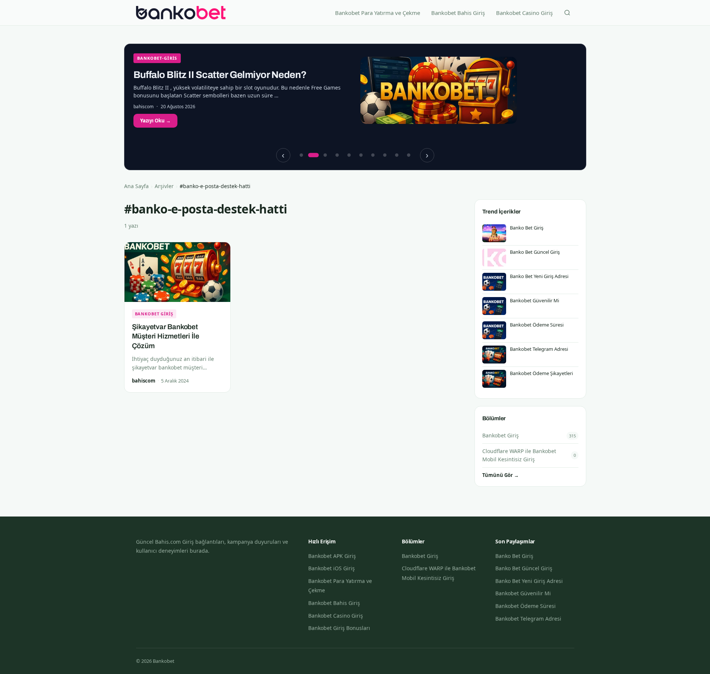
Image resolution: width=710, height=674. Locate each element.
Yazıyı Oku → (155, 120)
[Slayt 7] (373, 155)
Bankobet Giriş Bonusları (339, 627)
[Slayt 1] (301, 155)
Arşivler (164, 186)
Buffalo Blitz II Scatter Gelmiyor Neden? (220, 74)
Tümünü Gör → (500, 475)
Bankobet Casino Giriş (524, 12)
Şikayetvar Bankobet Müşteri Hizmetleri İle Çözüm (165, 336)
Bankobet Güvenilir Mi (523, 593)
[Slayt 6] (361, 155)
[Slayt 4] (337, 155)
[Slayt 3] (325, 155)
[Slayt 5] (349, 155)
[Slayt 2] (313, 155)
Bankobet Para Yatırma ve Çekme (377, 12)
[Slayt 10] (409, 155)
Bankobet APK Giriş (332, 555)
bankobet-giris (157, 58)
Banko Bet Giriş (514, 555)
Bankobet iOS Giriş (331, 568)
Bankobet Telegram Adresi (528, 618)
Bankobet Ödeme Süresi (525, 605)
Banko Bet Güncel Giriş (523, 568)
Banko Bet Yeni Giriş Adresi (529, 580)
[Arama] (567, 12)
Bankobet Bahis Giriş (458, 12)
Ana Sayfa (136, 186)
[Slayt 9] (397, 155)
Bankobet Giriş (154, 313)
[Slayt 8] (385, 155)
